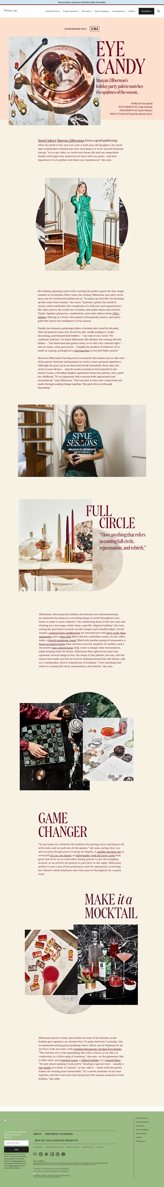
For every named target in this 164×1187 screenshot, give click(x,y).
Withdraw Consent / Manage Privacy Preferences (51, 1175)
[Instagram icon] (41, 1154)
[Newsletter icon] (35, 1154)
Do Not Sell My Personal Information (47, 1177)
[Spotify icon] (63, 1154)
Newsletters (146, 11)
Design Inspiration (70, 11)
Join (16, 1149)
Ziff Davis (49, 1168)
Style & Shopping (102, 11)
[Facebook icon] (52, 1154)
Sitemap (99, 1147)
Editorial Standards (59, 1134)
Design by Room (52, 11)
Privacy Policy (13, 1166)
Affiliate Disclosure (54, 1147)
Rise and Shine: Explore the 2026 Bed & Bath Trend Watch (82, 2)
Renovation (86, 11)
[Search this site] (158, 11)
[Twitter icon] (57, 1154)
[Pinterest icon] (46, 1154)
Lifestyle (131, 11)
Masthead (37, 1147)
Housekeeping (118, 11)
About (37, 1134)
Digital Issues (140, 1141)
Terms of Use (17, 1161)
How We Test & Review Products (56, 1140)
